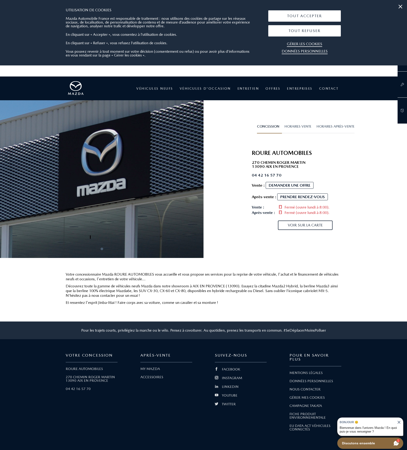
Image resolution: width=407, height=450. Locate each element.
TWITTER (229, 404)
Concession (268, 126)
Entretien (248, 88)
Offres (272, 88)
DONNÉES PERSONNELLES (311, 381)
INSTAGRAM (232, 378)
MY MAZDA (150, 369)
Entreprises (300, 88)
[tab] (269, 128)
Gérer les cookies (304, 44)
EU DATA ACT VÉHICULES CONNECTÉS (309, 427)
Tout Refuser (305, 30)
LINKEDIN (230, 387)
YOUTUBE (229, 395)
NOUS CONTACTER (305, 389)
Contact (329, 88)
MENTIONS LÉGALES (306, 373)
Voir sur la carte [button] (305, 225)
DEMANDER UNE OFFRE (289, 185)
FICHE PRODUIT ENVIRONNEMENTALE (307, 416)
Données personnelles (305, 51)
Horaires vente (298, 126)
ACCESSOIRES (151, 377)
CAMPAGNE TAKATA (305, 406)
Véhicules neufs (154, 88)
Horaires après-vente (335, 126)
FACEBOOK (231, 369)
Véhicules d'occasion (205, 88)
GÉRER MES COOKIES (307, 397)
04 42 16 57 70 (78, 389)
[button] (304, 16)
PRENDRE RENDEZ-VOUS (302, 196)
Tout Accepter (304, 16)
